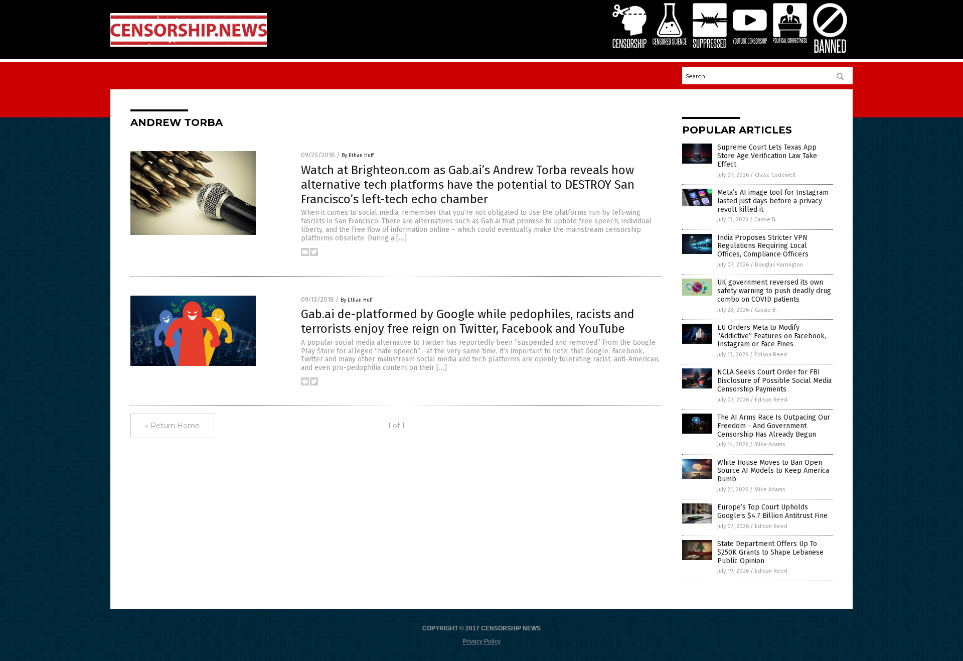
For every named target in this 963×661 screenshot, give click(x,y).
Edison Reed (770, 354)
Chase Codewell (775, 175)
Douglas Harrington (779, 264)
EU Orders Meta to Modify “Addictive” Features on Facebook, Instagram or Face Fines (771, 336)
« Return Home (172, 425)
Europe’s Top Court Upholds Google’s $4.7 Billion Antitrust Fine (772, 511)
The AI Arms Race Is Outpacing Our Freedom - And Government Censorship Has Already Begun (773, 426)
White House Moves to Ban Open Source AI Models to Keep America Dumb (773, 471)
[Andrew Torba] (188, 44)
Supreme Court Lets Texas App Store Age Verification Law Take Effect (767, 156)
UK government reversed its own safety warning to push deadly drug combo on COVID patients (774, 291)
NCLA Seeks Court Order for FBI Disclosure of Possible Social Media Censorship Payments (774, 380)
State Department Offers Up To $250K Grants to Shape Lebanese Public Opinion (770, 552)
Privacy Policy (481, 641)
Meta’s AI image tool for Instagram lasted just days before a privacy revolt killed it (773, 201)
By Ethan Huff (358, 155)
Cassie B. (765, 219)
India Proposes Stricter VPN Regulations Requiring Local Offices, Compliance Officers (763, 246)
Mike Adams (769, 444)
